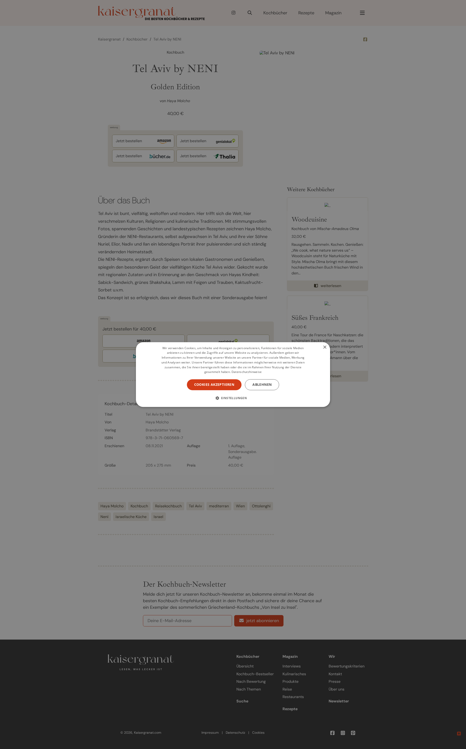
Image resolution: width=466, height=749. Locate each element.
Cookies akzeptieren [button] (214, 384)
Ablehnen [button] (262, 384)
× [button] (324, 347)
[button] (233, 398)
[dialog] (233, 374)
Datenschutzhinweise (247, 372)
